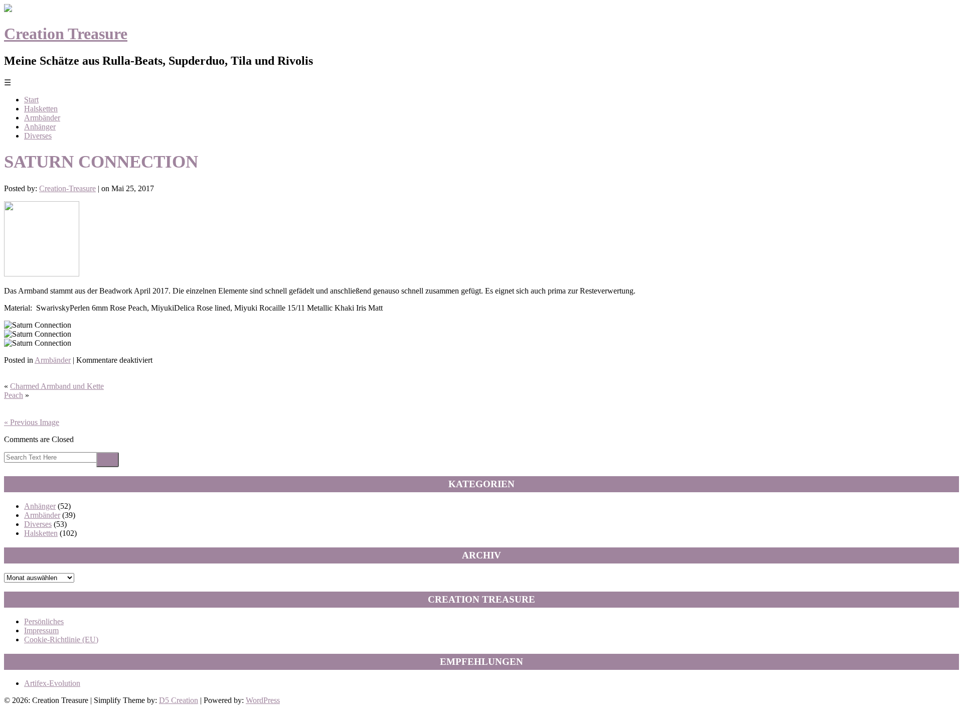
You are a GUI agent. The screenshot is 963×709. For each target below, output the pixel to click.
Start (31, 99)
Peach (13, 395)
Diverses (38, 135)
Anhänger (40, 126)
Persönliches (44, 621)
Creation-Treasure (67, 188)
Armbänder (42, 117)
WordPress (263, 700)
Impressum (41, 630)
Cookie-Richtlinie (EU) (61, 639)
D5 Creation (178, 700)
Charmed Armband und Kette (57, 386)
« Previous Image (31, 422)
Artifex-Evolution (52, 683)
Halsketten (41, 108)
